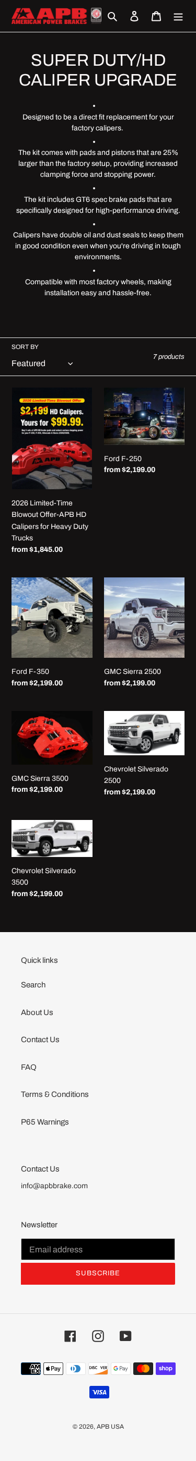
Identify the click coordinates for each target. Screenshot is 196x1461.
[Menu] (178, 16)
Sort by (25, 347)
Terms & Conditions (55, 1094)
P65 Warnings (45, 1122)
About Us (37, 1012)
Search (33, 985)
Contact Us (40, 1039)
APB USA (110, 1426)
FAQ (29, 1067)
